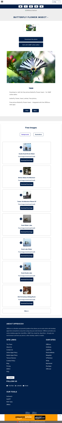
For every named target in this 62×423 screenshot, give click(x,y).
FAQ (7, 371)
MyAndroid (49, 363)
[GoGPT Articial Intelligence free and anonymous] (20, 6)
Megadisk (49, 355)
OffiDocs (48, 344)
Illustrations (38, 134)
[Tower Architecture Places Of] (27, 198)
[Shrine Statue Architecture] (27, 174)
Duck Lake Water (26, 249)
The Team (9, 344)
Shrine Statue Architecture (26, 177)
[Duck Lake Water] (27, 246)
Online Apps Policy (11, 352)
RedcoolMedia (50, 352)
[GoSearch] (26, 6)
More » (26, 311)
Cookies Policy (10, 360)
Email (26, 385)
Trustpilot (10, 377)
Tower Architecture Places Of (26, 201)
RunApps (48, 366)
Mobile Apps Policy (11, 355)
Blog (7, 363)
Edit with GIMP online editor (31, 45)
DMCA (8, 369)
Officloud (48, 369)
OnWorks (48, 347)
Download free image (27, 160)
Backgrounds (25, 134)
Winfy (47, 360)
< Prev (26, 110)
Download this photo (31, 39)
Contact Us (9, 350)
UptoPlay (48, 350)
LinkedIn (19, 385)
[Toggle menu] (2, 1)
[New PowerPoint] (41, 6)
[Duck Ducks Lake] (27, 270)
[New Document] (31, 6)
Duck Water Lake (26, 225)
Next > (35, 110)
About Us (9, 347)
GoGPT (8, 399)
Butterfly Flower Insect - (31, 17)
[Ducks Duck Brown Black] (27, 150)
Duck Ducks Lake (26, 273)
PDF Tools (9, 402)
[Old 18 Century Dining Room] (27, 294)
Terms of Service (11, 358)
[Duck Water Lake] (27, 222)
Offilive (8, 404)
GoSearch (9, 396)
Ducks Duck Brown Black (27, 154)
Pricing (8, 366)
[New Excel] (36, 6)
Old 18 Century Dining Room (27, 297)
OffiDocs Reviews (27, 413)
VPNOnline (49, 358)
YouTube (11, 385)
